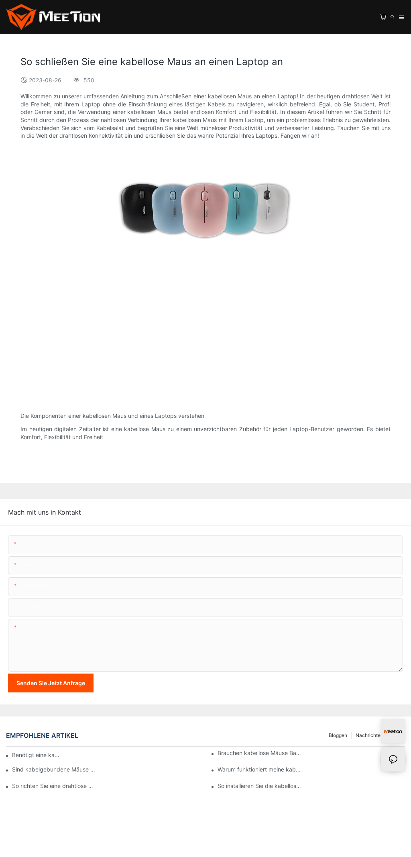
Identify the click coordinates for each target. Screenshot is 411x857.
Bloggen (338, 735)
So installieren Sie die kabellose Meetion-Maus (260, 785)
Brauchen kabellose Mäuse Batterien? (260, 752)
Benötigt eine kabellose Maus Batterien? (36, 754)
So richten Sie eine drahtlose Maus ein (54, 785)
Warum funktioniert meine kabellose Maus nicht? (260, 769)
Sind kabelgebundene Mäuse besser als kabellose (54, 769)
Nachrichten (369, 735)
